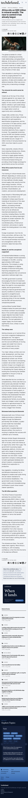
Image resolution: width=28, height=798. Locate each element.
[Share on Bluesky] (20, 34)
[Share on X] (11, 34)
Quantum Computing (9, 735)
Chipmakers (14, 733)
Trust (12, 769)
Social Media (7, 652)
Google (15, 741)
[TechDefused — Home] (10, 2)
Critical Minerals (12, 7)
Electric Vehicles (7, 738)
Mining (21, 7)
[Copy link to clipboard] (25, 34)
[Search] (22, 2)
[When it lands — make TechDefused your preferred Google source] (14, 594)
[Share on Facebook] (8, 34)
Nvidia (10, 741)
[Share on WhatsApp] (18, 34)
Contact (13, 773)
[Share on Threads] (16, 34)
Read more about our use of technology (13, 578)
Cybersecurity (17, 738)
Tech (5, 729)
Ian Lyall (5, 29)
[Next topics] (26, 744)
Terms (2, 777)
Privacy (7, 777)
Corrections (3, 773)
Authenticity (6, 769)
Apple (5, 741)
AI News (4, 7)
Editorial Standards (15, 771)
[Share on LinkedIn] (23, 34)
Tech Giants (6, 733)
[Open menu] (26, 2)
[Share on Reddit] (13, 34)
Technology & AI (4, 771)
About (2, 778)
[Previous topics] (2, 744)
